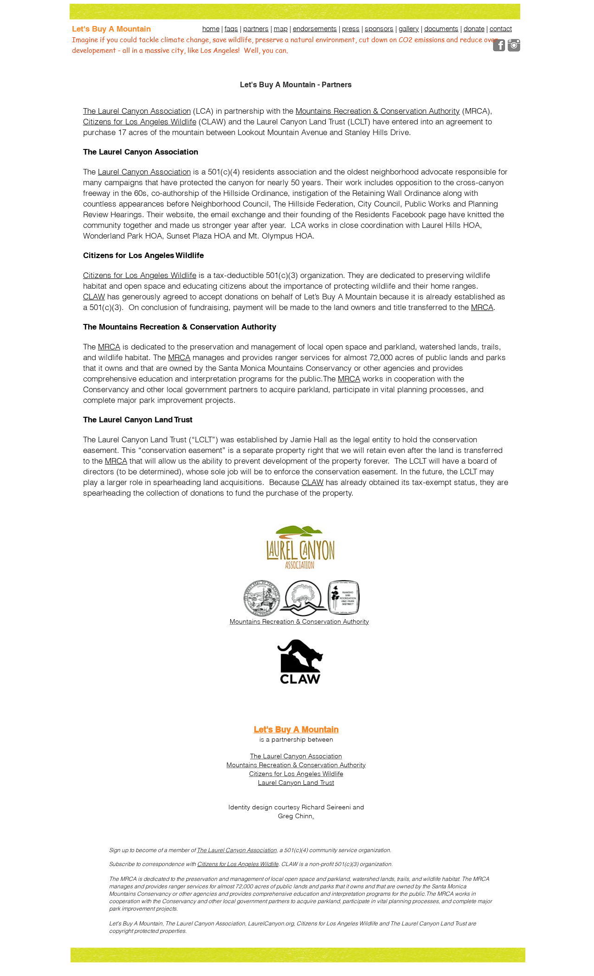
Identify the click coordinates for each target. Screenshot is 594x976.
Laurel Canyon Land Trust (296, 782)
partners (256, 28)
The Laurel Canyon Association (137, 111)
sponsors (379, 28)
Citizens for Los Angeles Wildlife (139, 121)
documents (441, 28)
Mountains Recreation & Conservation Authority (378, 111)
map (281, 28)
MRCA (482, 307)
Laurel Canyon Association (144, 171)
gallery (409, 28)
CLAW (94, 296)
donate (474, 28)
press (351, 28)
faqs (231, 28)
